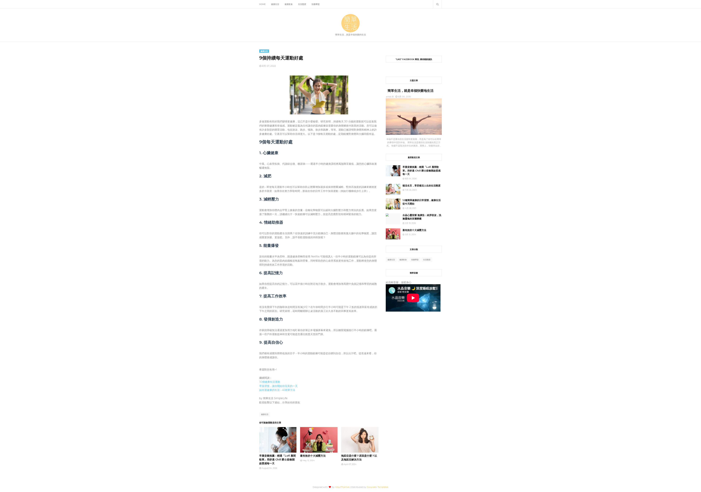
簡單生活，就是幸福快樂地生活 (411, 91)
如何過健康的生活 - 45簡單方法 (277, 390)
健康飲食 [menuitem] (289, 4)
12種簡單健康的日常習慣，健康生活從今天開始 (422, 202)
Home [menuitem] (262, 4)
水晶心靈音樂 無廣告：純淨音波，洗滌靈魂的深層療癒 (422, 217)
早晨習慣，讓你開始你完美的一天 (278, 386)
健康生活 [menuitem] (275, 4)
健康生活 (264, 414)
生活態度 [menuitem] (302, 4)
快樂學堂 (415, 259)
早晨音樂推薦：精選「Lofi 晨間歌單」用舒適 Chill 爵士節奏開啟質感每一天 (277, 459)
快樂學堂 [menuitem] (316, 4)
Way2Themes (342, 487)
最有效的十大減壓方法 (313, 455)
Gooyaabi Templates (377, 487)
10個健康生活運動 (269, 381)
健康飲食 (403, 259)
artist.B (390, 96)
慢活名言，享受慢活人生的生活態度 (421, 185)
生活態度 (426, 259)
